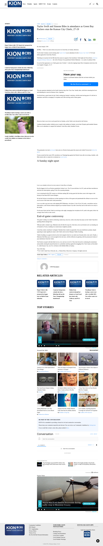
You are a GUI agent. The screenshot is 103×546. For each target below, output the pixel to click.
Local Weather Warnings (59, 539)
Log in (91, 433)
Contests (54, 4)
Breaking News (57, 531)
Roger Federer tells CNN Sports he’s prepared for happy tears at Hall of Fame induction (42, 294)
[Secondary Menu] (7, 4)
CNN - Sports (51, 254)
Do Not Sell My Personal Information (38, 534)
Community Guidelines (35, 525)
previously (52, 150)
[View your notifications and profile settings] (96, 445)
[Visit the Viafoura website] (94, 472)
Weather (29, 4)
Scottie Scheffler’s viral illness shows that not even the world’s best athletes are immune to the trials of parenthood (19, 138)
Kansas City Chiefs (84, 53)
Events (49, 4)
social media (63, 157)
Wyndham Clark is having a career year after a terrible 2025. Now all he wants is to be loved (91, 294)
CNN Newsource (42, 38)
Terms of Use (32, 533)
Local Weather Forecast (59, 537)
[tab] (41, 445)
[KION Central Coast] (15, 4)
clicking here (92, 425)
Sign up (95, 433)
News (24, 4)
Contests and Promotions (59, 533)
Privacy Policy (32, 531)
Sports (35, 4)
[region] (67, 453)
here (68, 428)
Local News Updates (58, 535)
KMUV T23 (42, 4)
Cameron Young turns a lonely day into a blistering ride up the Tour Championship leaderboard (59, 294)
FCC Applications (33, 529)
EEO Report (32, 527)
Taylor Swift (62, 53)
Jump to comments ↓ (42, 258)
